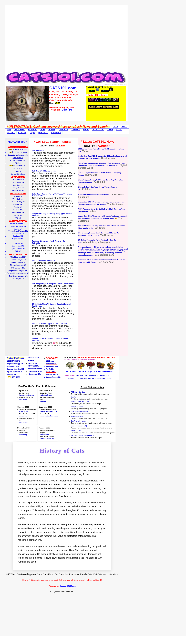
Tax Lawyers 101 (18, 279)
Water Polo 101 (18, 212)
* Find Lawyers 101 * (18, 257)
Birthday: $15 (73, 378)
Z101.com (50, 361)
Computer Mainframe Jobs (18, 155)
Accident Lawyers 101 (17, 260)
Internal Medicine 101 (15, 369)
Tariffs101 (50, 369)
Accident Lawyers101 (18, 160)
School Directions (35, 369)
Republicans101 (52, 366)
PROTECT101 (33, 366)
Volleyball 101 (18, 199)
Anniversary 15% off (103, 378)
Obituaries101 (33, 358)
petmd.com (23, 422)
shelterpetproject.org (48, 411)
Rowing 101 (18, 204)
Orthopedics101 (13, 366)
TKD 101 (18, 218)
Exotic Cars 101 (18, 190)
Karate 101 (18, 215)
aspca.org (23, 399)
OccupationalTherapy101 (18, 231)
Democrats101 (51, 364)
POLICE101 (18, 168)
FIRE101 (18, 163)
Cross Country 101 (18, 202)
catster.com (44, 434)
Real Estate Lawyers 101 (18, 276)
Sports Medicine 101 (15, 372)
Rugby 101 (18, 207)
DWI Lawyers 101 (18, 268)
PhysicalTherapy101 (15, 364)
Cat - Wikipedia (38, 151)
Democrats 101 (34, 374)
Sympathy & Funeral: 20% (99, 375)
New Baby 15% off (87, 378)
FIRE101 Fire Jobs (20, 150)
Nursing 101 (12, 374)
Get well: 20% (81, 375)
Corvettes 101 (18, 180)
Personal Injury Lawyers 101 (18, 273)
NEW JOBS (15, 377)
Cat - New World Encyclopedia (44, 171)
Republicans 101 (35, 371)
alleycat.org (23, 411)
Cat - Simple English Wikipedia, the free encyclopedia (53, 284)
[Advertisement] (66, 35)
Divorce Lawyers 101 (18, 265)
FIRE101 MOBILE (20, 166)
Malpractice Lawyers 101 (18, 271)
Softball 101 (18, 210)
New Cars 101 (18, 185)
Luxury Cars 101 (18, 188)
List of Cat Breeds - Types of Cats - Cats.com (49, 324)
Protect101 (18, 171)
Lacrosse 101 (18, 196)
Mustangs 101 (18, 182)
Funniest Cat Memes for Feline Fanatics (93, 195)
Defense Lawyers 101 (18, 262)
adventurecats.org (47, 438)
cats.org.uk (23, 416)
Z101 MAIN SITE (13, 361)
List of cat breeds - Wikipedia (43, 261)
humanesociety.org (26, 395)
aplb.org (43, 401)
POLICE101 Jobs (20, 152)
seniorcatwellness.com (49, 416)
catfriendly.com (46, 395)
